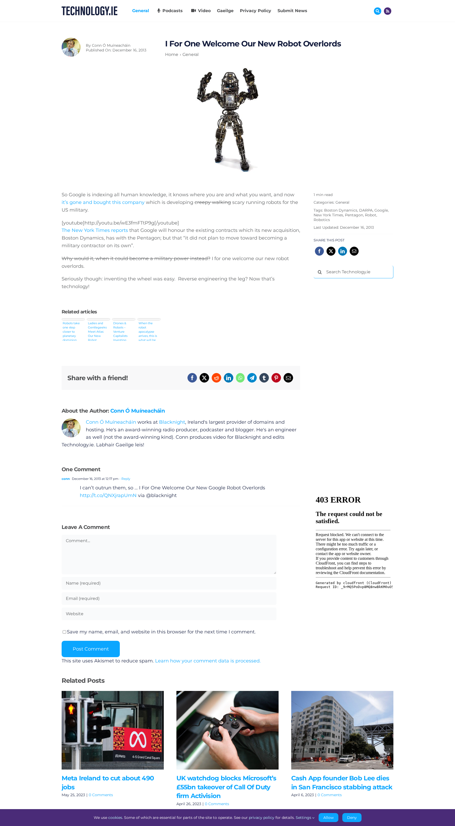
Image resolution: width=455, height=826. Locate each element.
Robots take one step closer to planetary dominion (71, 331)
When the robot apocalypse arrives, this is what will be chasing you (148, 331)
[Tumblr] (264, 378)
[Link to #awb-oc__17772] (377, 11)
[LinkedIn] (228, 378)
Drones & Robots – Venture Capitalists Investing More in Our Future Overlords (121, 331)
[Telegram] (252, 378)
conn (66, 479)
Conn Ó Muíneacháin (111, 45)
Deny (352, 817)
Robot (370, 215)
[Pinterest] (276, 378)
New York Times (328, 215)
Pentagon (354, 215)
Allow (328, 817)
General (342, 202)
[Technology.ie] (89, 9)
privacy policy (261, 817)
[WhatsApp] (240, 378)
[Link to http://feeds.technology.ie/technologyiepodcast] (387, 11)
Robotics (322, 219)
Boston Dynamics (340, 210)
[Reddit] (216, 378)
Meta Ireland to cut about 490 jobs (105, 730)
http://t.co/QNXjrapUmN (108, 495)
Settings (304, 817)
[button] (66, 749)
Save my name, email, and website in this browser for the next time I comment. (161, 632)
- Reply (124, 479)
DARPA (366, 210)
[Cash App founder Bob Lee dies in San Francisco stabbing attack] (342, 730)
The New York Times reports (95, 230)
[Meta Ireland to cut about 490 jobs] (113, 730)
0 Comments (101, 794)
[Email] (288, 378)
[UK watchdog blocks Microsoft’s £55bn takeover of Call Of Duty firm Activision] (227, 730)
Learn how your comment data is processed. (208, 661)
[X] (204, 378)
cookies (115, 817)
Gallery (120, 730)
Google (381, 210)
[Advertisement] (353, 363)
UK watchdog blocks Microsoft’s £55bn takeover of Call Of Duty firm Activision (219, 730)
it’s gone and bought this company (103, 202)
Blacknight (172, 422)
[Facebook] (192, 378)
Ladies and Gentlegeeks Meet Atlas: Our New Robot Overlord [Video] (97, 331)
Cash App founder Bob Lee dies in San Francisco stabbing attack (334, 730)
